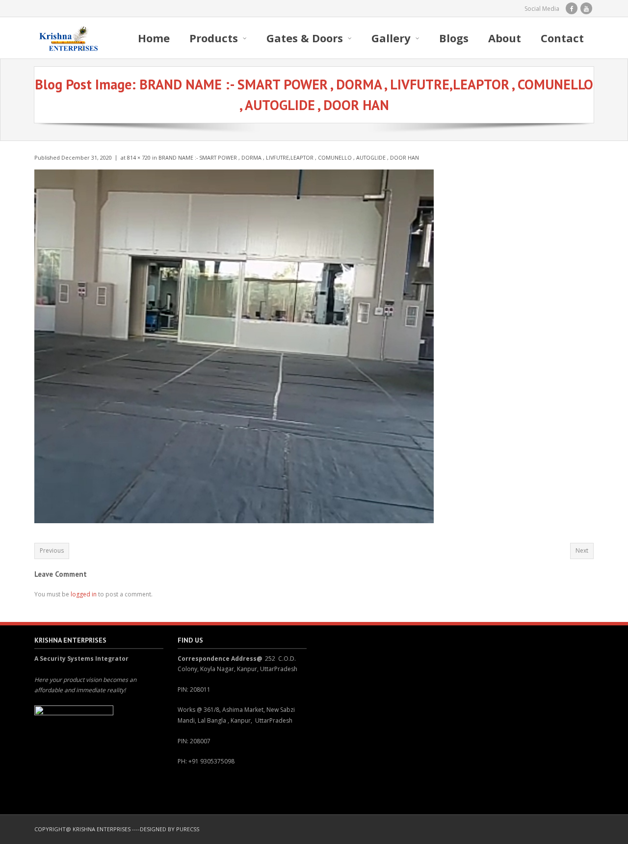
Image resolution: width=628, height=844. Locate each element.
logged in (84, 594)
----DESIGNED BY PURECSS (165, 829)
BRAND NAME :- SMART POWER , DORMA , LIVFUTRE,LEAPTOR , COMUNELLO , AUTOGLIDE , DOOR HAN (288, 157)
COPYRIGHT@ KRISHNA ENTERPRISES (82, 829)
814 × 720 (139, 157)
